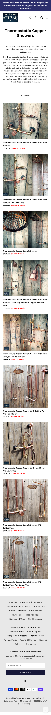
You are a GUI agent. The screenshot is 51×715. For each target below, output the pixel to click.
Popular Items (17, 631)
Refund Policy (37, 636)
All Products (34, 627)
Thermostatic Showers (31, 602)
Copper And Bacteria (17, 636)
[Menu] (47, 17)
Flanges (13, 602)
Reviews (43, 640)
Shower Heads (18, 627)
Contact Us (31, 644)
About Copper (34, 631)
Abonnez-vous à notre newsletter (25, 652)
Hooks (12, 610)
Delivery (18, 644)
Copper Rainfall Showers (18, 606)
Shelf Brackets (35, 619)
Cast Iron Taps (32, 615)
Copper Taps (39, 606)
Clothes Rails (35, 610)
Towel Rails (17, 615)
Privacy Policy (10, 640)
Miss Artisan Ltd (18, 698)
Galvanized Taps (17, 619)
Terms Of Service (28, 640)
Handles (22, 610)
